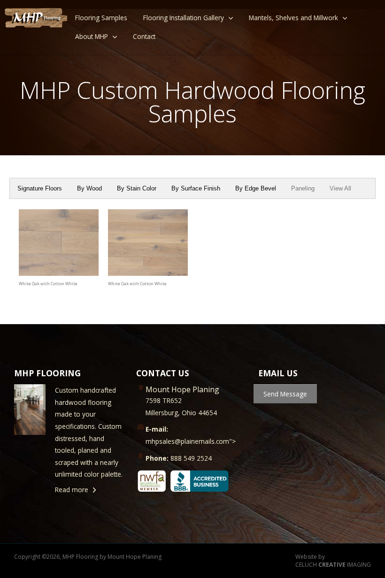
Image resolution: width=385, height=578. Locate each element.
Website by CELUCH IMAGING (333, 561)
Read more (71, 489)
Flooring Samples (101, 17)
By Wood (89, 188)
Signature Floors (39, 188)
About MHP (91, 36)
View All (340, 188)
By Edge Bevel (255, 188)
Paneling (303, 188)
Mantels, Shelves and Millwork (293, 17)
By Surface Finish (195, 188)
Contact (144, 36)
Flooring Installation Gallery (183, 17)
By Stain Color (136, 188)
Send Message (285, 393)
